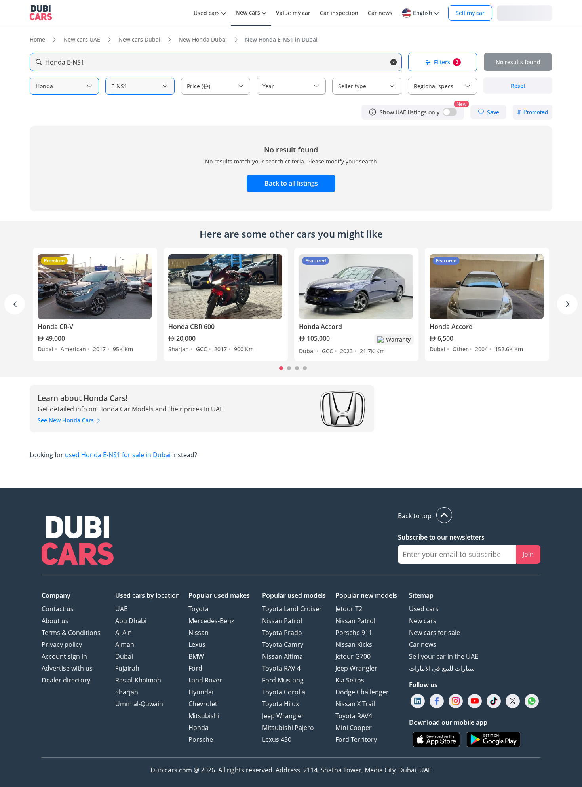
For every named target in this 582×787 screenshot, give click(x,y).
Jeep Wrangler (283, 715)
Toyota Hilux (280, 704)
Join (528, 554)
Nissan (198, 632)
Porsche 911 (353, 632)
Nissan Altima (282, 656)
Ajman (124, 644)
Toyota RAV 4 (281, 668)
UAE (121, 609)
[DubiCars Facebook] (436, 701)
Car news (422, 644)
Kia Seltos (349, 680)
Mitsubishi (203, 715)
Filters (446, 62)
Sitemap (421, 595)
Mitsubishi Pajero (288, 727)
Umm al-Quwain (139, 704)
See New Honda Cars (66, 420)
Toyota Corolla (283, 692)
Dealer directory (66, 680)
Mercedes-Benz (211, 620)
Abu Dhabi (130, 620)
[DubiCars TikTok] (494, 701)
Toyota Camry (282, 644)
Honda (198, 727)
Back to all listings (291, 183)
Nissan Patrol (282, 620)
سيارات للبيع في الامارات (442, 668)
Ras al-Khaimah (138, 680)
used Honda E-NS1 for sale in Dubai (118, 455)
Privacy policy (62, 644)
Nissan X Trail (355, 704)
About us (55, 620)
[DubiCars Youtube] (475, 701)
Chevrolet (202, 704)
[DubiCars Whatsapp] (532, 701)
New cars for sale (434, 632)
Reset (518, 85)
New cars (422, 620)
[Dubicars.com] (78, 541)
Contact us (58, 609)
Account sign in (64, 656)
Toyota (198, 609)
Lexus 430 (276, 739)
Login (524, 12)
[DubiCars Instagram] (456, 701)
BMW (196, 656)
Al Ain (123, 632)
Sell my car (470, 13)
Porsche (200, 739)
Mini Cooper (353, 727)
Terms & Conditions (71, 632)
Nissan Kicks (353, 644)
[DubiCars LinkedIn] (417, 701)
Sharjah (126, 692)
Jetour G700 (353, 656)
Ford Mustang (283, 680)
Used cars (424, 609)
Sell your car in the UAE (443, 656)
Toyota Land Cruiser (292, 609)
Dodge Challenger (362, 692)
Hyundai (200, 692)
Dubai (124, 656)
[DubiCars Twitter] (512, 701)
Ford (195, 668)
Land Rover (205, 680)
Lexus (196, 644)
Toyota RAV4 (353, 715)
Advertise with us (67, 668)
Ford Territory (356, 739)
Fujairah (127, 668)
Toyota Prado (282, 632)
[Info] (373, 112)
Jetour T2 (348, 609)
